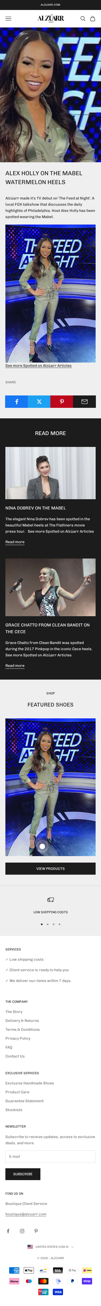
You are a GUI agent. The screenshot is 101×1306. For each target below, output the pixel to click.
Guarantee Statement (24, 1101)
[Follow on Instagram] (22, 1231)
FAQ (8, 1047)
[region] (50, 906)
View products (50, 869)
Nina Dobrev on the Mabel (35, 508)
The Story (13, 1011)
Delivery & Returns (22, 1020)
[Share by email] (84, 402)
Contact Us (15, 1056)
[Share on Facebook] (16, 402)
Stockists (13, 1110)
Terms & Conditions (22, 1029)
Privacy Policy (17, 1038)
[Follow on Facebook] (8, 1231)
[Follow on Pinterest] (36, 1231)
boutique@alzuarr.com (25, 1214)
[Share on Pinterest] (62, 402)
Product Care (17, 1092)
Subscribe (23, 1174)
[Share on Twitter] (39, 402)
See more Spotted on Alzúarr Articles (38, 365)
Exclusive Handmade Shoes (29, 1083)
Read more (15, 542)
